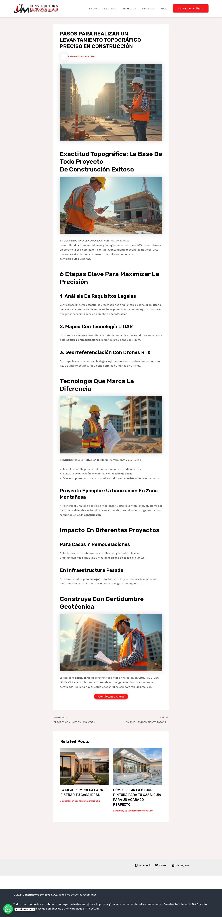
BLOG (163, 8)
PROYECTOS (129, 8)
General (66, 801)
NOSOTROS (109, 8)
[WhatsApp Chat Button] (8, 909)
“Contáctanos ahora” (111, 696)
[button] (191, 8)
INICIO (93, 8)
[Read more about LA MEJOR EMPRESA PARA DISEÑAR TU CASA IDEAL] (84, 766)
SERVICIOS (148, 8)
